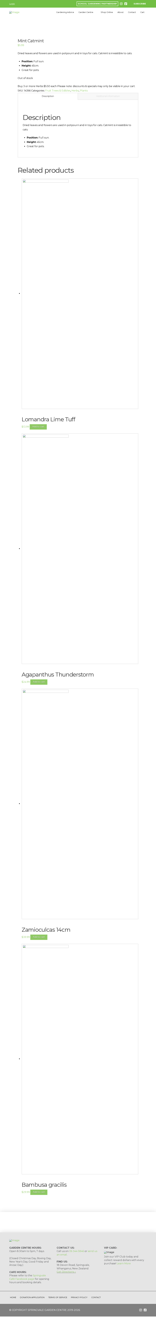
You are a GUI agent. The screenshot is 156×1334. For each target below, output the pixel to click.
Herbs (75, 90)
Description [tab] (48, 96)
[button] (138, 4)
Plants (84, 90)
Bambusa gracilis (44, 1184)
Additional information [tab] (108, 96)
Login (12, 4)
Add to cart (38, 426)
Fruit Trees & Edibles (57, 90)
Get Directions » (66, 1271)
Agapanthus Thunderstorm (58, 674)
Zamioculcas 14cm (46, 929)
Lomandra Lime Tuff (48, 419)
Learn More (124, 1263)
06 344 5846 (76, 1251)
